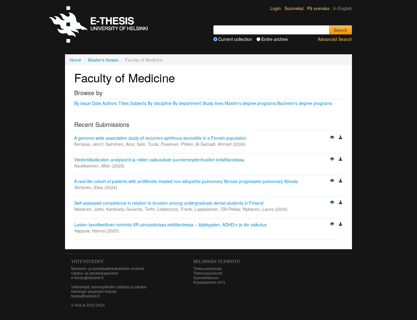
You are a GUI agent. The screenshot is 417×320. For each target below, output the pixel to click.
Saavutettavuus (206, 278)
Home (75, 60)
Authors (109, 103)
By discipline (160, 103)
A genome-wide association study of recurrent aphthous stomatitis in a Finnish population (160, 138)
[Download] (341, 138)
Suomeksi (295, 8)
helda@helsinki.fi (85, 296)
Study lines (212, 103)
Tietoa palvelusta (207, 269)
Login (275, 8)
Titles (123, 103)
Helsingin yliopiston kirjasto (94, 291)
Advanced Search (335, 39)
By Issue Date (87, 103)
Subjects (138, 103)
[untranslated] (332, 138)
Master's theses (103, 60)
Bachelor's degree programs (304, 103)
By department (187, 103)
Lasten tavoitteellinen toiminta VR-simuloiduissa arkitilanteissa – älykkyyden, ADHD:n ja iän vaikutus (170, 224)
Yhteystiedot (87, 261)
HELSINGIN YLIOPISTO (216, 261)
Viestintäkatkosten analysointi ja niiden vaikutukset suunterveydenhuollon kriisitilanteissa (159, 159)
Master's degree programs (250, 103)
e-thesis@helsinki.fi (87, 278)
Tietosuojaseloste (208, 273)
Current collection (235, 39)
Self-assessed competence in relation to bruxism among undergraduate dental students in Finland (168, 203)
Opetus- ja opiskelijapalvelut (94, 273)
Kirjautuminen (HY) (209, 282)
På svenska (319, 8)
